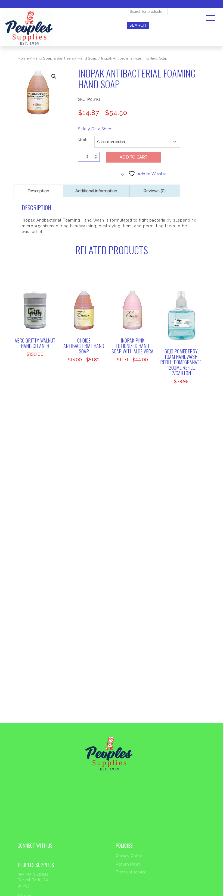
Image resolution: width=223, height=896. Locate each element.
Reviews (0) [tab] (154, 190)
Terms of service (131, 872)
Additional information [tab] (96, 190)
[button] (54, 76)
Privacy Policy (129, 856)
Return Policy (128, 864)
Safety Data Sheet (95, 128)
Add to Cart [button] (39, 310)
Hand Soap (87, 58)
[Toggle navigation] (210, 18)
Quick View (38, 323)
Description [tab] (38, 190)
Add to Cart (133, 157)
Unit (82, 139)
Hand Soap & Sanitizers (53, 58)
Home (23, 58)
